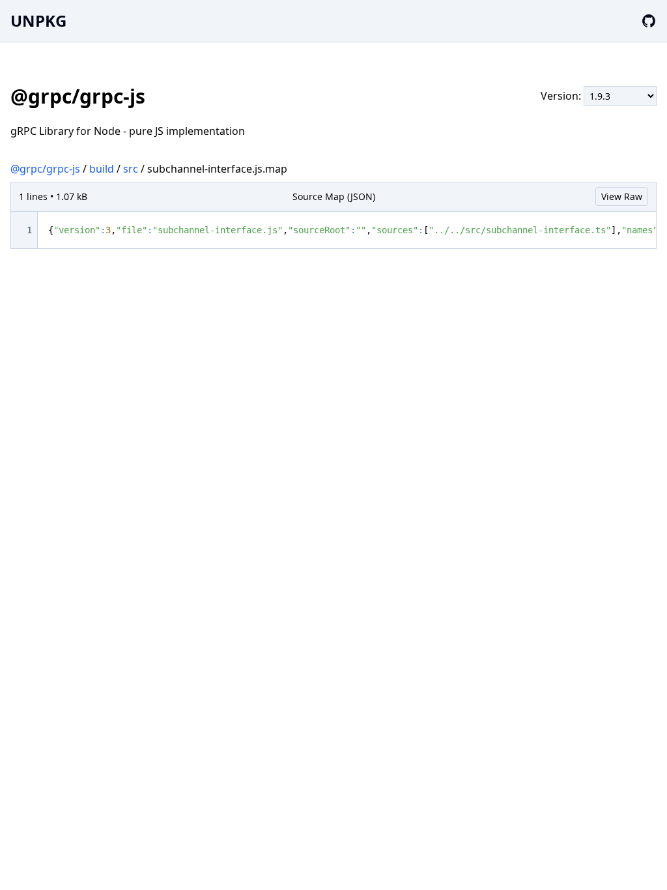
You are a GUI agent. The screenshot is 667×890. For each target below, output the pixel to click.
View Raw (621, 196)
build (101, 169)
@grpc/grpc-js (45, 169)
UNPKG (38, 20)
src (130, 169)
